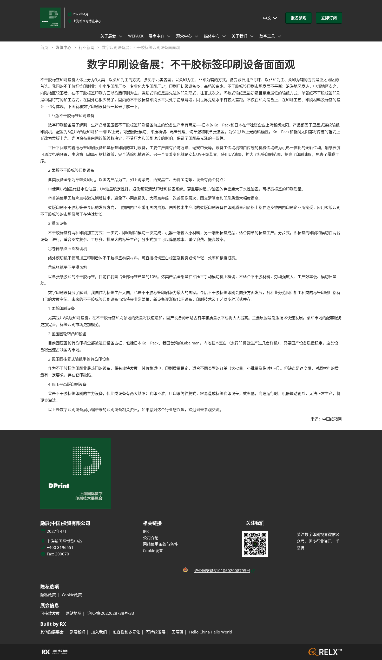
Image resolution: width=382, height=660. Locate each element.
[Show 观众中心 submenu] (196, 36)
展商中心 (157, 36)
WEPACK (135, 36)
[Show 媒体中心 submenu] (224, 36)
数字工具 (267, 36)
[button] (298, 18)
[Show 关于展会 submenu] (120, 36)
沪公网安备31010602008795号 (222, 570)
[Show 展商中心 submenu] (169, 36)
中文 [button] (267, 18)
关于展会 (108, 36)
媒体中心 (212, 36)
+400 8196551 (60, 547)
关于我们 (240, 36)
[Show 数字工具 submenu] (279, 36)
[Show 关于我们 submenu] (251, 36)
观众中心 (184, 36)
